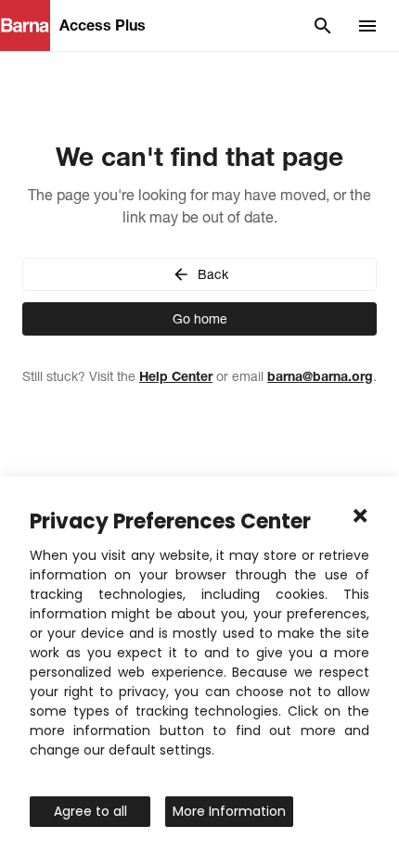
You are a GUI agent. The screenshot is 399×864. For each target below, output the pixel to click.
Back (213, 274)
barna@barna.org (320, 376)
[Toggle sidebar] (367, 26)
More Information (229, 811)
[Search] (323, 26)
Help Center (175, 376)
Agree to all (90, 811)
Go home (200, 319)
